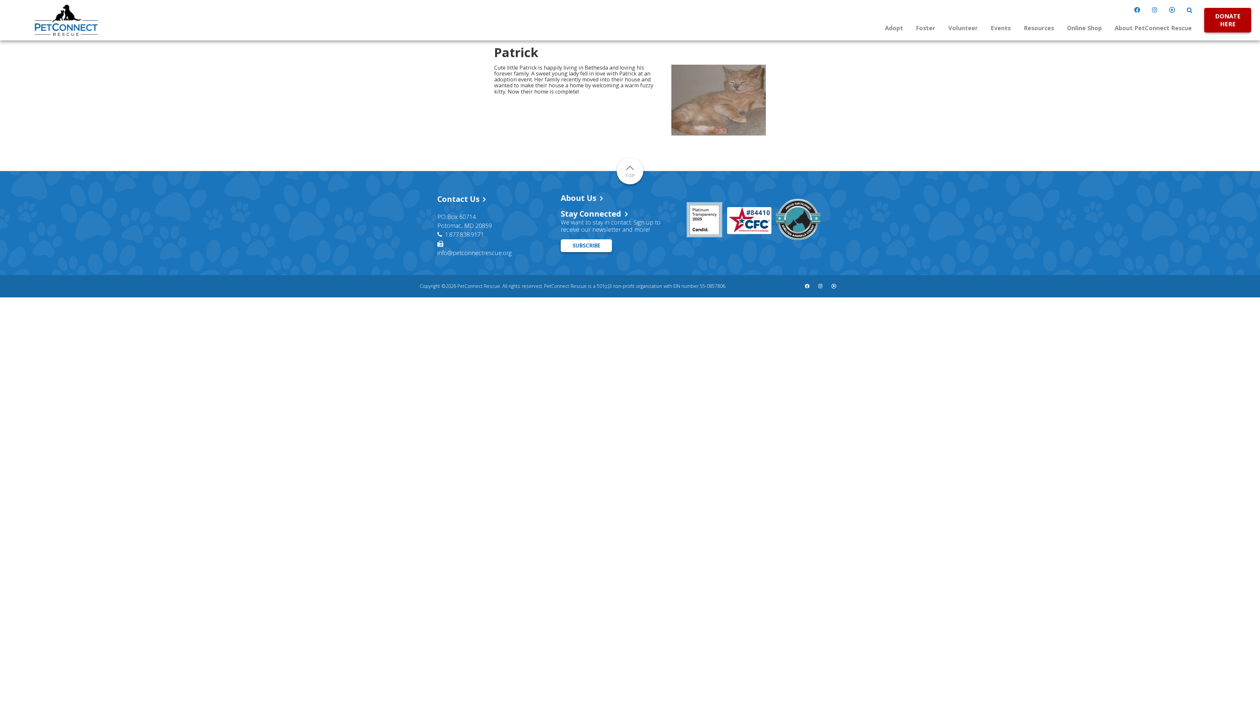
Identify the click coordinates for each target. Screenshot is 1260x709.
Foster (925, 28)
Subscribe (586, 245)
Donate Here (1228, 20)
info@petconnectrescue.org (474, 253)
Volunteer (963, 28)
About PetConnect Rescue (1153, 28)
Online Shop (1084, 28)
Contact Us (458, 199)
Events (1001, 28)
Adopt (894, 28)
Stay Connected (591, 213)
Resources (1039, 28)
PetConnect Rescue (66, 20)
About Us (578, 198)
